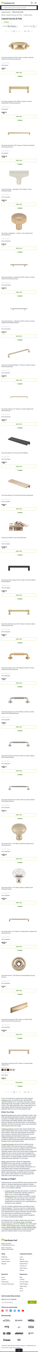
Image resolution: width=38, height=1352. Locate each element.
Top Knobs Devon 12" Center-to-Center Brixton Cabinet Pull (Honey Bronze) (18, 932)
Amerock (9, 1224)
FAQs (21, 1288)
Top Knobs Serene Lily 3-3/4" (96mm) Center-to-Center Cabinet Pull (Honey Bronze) (17, 668)
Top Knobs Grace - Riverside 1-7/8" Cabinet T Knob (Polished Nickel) (16, 190)
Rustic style (5, 1161)
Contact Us (23, 1266)
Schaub (17, 1222)
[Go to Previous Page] (6, 31)
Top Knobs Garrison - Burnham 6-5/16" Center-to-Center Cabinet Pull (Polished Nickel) (18, 321)
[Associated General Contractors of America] (31, 1333)
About (3, 1277)
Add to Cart (19, 72)
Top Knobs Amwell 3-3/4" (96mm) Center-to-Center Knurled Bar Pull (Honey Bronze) (16, 102)
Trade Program (24, 1284)
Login (21, 1257)
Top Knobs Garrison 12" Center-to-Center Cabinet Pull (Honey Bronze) (17, 409)
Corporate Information (7, 1284)
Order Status (23, 1268)
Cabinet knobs (10, 1191)
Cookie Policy (12, 1347)
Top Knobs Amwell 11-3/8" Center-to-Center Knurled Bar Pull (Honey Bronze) (17, 146)
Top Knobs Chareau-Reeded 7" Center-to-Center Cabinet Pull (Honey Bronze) (18, 365)
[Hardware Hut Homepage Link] (8, 2)
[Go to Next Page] (32, 31)
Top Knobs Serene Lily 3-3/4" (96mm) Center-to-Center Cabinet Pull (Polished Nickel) (17, 712)
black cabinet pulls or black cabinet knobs (21, 1225)
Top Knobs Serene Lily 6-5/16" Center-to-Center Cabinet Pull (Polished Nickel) (18, 800)
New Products (5, 1259)
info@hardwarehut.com (8, 1245)
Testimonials (4, 1282)
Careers (3, 1279)
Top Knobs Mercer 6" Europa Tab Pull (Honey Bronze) (17, 495)
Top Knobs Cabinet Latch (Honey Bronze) (13, 537)
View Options (19, 1082)
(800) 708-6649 (6, 1243)
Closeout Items (5, 1261)
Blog (21, 1277)
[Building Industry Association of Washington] (6, 1340)
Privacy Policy (4, 1347)
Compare (20, 76)
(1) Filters (6, 22)
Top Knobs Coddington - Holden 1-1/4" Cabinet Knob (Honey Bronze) (17, 234)
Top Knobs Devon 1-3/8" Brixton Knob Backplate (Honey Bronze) (18, 976)
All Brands (4, 1257)
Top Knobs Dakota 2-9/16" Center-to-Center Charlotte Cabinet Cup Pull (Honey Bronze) (17, 58)
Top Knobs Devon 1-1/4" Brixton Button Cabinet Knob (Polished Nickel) (17, 888)
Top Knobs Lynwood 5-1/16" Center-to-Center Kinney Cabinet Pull (17, 1064)
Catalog (22, 1279)
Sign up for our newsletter (9, 1299)
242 (25, 31)
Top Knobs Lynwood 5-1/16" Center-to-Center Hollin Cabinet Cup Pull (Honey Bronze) (16, 1020)
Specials (3, 1263)
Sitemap (19, 1347)
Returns (22, 1270)
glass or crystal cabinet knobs (26, 1227)
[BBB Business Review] (6, 1333)
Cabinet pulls (9, 1196)
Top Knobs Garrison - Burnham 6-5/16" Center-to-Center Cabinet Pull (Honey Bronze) (18, 278)
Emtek (3, 1224)
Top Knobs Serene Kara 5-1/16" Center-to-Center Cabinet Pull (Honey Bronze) (18, 624)
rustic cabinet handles (8, 1227)
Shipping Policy (24, 1261)
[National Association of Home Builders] (19, 1340)
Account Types (24, 1282)
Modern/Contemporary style (10, 1115)
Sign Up (22, 1259)
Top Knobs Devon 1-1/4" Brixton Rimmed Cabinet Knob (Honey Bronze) (17, 844)
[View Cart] (31, 3)
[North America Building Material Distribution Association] (19, 1333)
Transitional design (7, 1144)
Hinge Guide (23, 1286)
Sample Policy (24, 1263)
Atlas (22, 1222)
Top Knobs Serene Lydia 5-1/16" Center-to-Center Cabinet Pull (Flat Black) (18, 580)
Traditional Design (7, 1129)
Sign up (32, 1302)
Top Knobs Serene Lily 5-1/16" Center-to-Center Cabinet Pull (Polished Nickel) (17, 756)
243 (28, 31)
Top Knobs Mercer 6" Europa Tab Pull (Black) (14, 453)
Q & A (21, 1291)
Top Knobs (28, 1222)
